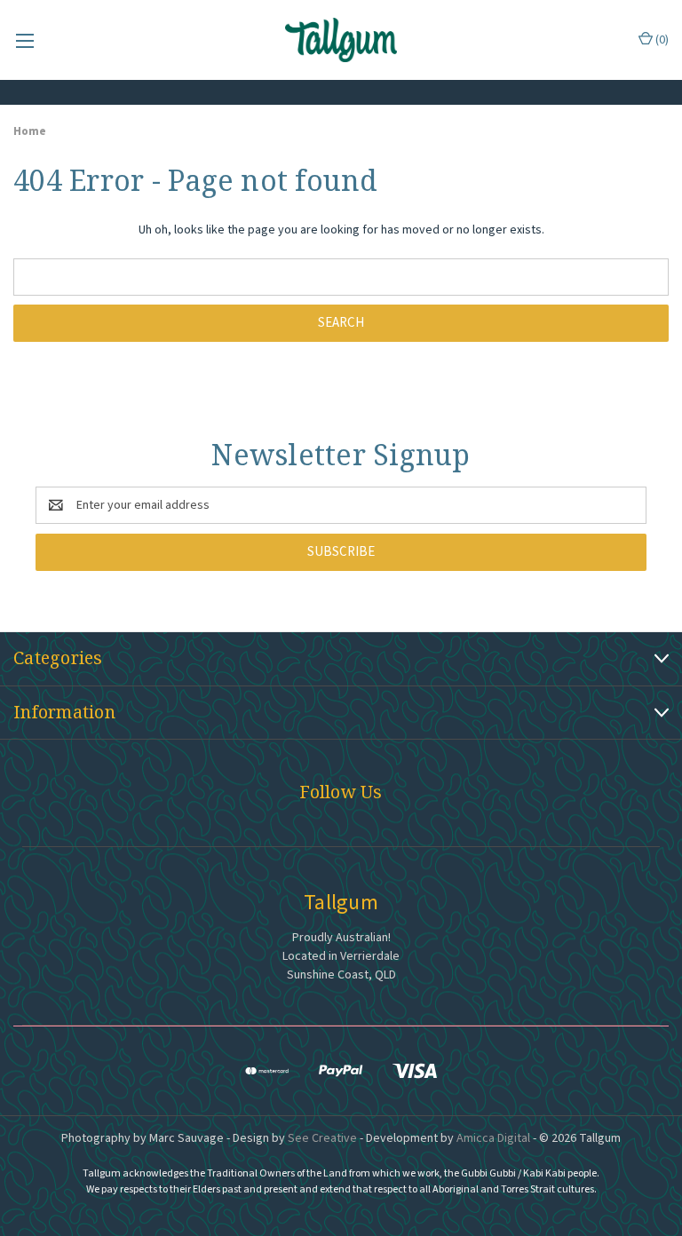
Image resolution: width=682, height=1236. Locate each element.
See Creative (322, 1138)
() (661, 40)
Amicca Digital (493, 1138)
